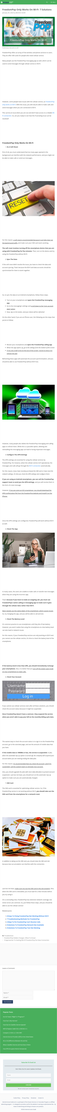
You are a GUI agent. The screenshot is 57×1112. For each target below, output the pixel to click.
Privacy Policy (25, 1098)
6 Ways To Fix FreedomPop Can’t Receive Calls (23, 922)
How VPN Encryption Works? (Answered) (14, 1049)
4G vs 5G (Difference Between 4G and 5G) (15, 1041)
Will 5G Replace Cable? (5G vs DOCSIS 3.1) (15, 1029)
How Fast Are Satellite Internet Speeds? (14, 1025)
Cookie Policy (16, 1098)
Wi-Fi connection (35, 466)
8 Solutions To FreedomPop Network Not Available (25, 925)
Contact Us (41, 1098)
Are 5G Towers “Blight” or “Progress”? (13, 1017)
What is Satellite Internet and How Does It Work (16, 1045)
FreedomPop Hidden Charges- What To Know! (19, 938)
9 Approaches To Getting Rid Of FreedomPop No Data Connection (26, 940)
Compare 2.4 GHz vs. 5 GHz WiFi (12, 1033)
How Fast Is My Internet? (10, 1021)
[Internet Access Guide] (7, 2)
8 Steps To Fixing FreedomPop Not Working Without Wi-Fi (28, 916)
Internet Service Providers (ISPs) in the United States (18, 1037)
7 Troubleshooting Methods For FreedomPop (23, 919)
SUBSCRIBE (28, 1085)
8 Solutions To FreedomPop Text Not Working (23, 928)
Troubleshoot (8, 936)
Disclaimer (33, 1098)
